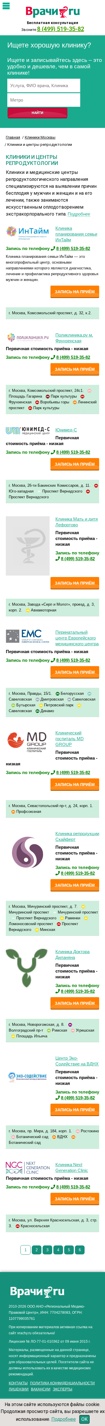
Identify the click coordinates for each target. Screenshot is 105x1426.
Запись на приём (75, 291)
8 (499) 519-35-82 (60, 28)
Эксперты (62, 1389)
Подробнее (79, 214)
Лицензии (19, 1389)
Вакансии (40, 1389)
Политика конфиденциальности (62, 1383)
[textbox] (43, 85)
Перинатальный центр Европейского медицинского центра (77, 638)
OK (84, 1419)
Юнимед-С (66, 429)
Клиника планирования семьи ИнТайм (76, 234)
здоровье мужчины (30, 1394)
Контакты (18, 1383)
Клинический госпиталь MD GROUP (69, 738)
